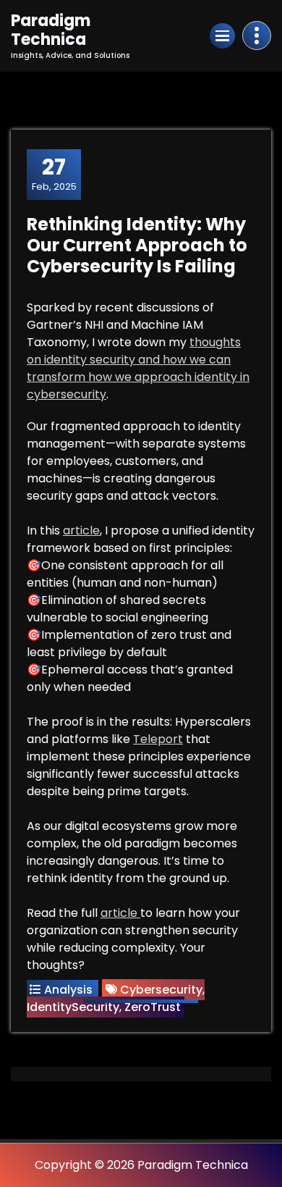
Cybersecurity (161, 989)
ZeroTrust (152, 1007)
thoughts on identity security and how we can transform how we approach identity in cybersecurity (138, 368)
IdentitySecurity (73, 1007)
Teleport (158, 739)
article (81, 530)
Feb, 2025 (54, 173)
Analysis (68, 989)
